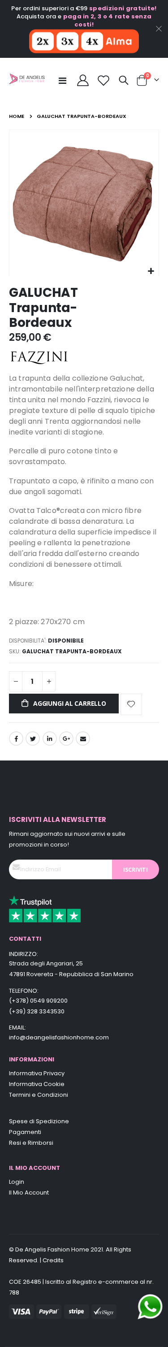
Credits (53, 1260)
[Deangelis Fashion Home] (27, 80)
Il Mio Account (29, 1192)
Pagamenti (25, 1132)
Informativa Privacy (37, 1073)
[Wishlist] (104, 80)
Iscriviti (135, 869)
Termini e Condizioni (38, 1095)
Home (16, 116)
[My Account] (83, 80)
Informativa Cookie (37, 1084)
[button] (151, 271)
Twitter (33, 738)
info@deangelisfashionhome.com (59, 1037)
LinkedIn (50, 738)
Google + (66, 738)
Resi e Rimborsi (31, 1142)
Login (16, 1182)
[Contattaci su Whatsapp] (150, 1306)
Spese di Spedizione (39, 1121)
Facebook (16, 738)
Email (83, 738)
